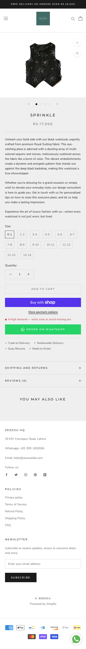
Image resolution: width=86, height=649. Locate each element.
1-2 (22, 234)
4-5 (47, 234)
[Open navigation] (6, 18)
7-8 (9, 245)
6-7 (72, 234)
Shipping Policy (15, 518)
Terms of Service (16, 504)
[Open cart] (80, 18)
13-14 (27, 255)
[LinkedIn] (44, 474)
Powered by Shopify (43, 604)
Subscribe (20, 577)
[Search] (73, 18)
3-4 (34, 234)
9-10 (35, 245)
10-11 (50, 245)
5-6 (59, 234)
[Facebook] (6, 474)
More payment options (43, 312)
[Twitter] (16, 474)
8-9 (22, 245)
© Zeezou (43, 598)
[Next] (57, 104)
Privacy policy (14, 497)
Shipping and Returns (26, 367)
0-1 (9, 234)
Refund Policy (14, 511)
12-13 (11, 255)
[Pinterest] (35, 474)
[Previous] (28, 104)
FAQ (8, 525)
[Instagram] (25, 474)
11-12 (66, 245)
